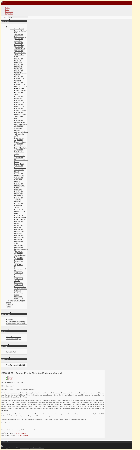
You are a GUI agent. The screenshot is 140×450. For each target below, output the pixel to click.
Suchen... (4, 17)
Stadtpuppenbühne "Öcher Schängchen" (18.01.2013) (21, 163)
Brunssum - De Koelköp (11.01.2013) (19, 213)
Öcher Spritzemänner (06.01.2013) (19, 245)
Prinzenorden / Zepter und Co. (16, 324)
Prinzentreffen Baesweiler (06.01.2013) (19, 239)
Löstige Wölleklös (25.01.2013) (20, 111)
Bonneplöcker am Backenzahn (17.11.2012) (20, 277)
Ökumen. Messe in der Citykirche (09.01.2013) (20, 219)
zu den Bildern (21, 433)
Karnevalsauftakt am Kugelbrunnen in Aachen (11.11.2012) (20, 290)
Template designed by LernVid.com (32, 448)
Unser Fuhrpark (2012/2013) (15, 365)
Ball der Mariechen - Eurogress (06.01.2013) (18, 226)
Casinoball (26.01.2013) (18, 99)
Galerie (8, 306)
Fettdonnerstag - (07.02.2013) (20, 38)
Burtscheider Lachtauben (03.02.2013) (18, 68)
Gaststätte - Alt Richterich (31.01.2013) (19, 80)
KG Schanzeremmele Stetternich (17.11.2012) (20, 270)
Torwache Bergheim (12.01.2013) (18, 201)
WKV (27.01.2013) (18, 95)
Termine (8, 302)
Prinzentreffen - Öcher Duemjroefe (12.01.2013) (19, 188)
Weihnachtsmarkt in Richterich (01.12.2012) (20, 257)
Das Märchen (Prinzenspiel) (15, 322)
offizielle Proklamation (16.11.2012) (18, 283)
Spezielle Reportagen (17, 300)
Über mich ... (10, 320)
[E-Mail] (9, 379)
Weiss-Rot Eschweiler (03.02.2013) (18, 62)
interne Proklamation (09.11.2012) (18, 297)
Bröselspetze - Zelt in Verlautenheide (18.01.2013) (19, 155)
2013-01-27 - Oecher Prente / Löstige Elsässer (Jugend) (31, 373)
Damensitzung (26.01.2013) (19, 103)
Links (7, 10)
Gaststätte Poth (11, 352)
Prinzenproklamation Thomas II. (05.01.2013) (21, 251)
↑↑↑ (2, 446)
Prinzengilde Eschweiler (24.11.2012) (18, 263)
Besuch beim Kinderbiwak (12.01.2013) (18, 195)
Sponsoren (9, 12)
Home (7, 8)
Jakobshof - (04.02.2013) (18, 42)
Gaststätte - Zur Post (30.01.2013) (20, 85)
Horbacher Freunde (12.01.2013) (18, 181)
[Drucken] (9, 377)
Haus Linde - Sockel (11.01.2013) (18, 207)
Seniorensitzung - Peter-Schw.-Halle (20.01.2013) (20, 124)
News (7, 27)
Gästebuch (9, 305)
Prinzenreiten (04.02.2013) (19, 46)
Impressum (9, 14)
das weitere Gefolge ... (13, 339)
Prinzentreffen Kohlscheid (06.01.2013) (19, 233)
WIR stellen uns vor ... (13, 337)
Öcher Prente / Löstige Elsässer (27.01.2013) (20, 90)
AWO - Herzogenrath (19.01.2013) (19, 138)
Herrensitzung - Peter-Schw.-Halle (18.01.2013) (20, 148)
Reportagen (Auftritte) (17, 29)
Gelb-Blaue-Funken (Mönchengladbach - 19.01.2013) (21, 131)
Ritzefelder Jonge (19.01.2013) (20, 143)
